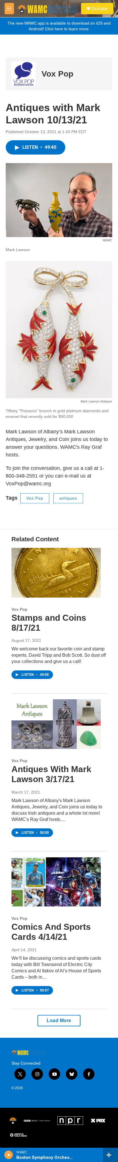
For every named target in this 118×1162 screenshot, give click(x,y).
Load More (59, 1020)
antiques (68, 498)
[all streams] (110, 1155)
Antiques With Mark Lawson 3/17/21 (51, 774)
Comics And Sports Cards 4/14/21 (51, 931)
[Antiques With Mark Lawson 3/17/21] (56, 724)
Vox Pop (57, 73)
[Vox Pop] (23, 74)
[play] (8, 1155)
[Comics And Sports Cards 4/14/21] (56, 882)
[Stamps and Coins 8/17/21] (56, 573)
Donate (100, 8)
